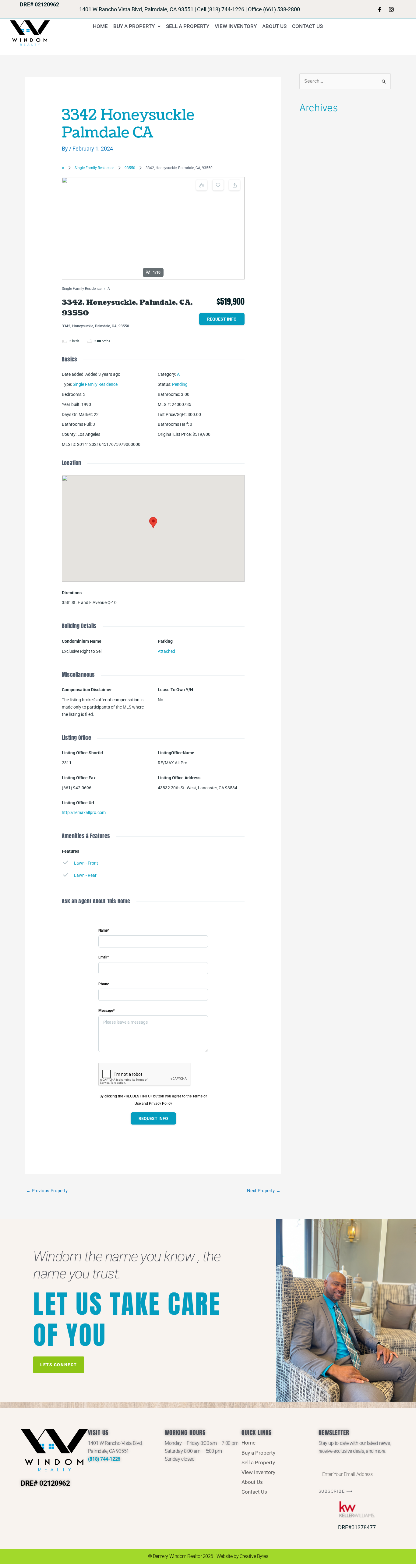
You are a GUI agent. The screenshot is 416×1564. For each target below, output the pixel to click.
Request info (222, 319)
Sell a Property (187, 26)
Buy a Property (134, 26)
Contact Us (307, 26)
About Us (274, 26)
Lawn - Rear (85, 875)
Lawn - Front (86, 863)
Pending (180, 384)
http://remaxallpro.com (84, 812)
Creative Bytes (254, 1556)
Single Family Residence (94, 168)
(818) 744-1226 (104, 1459)
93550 (130, 168)
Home (100, 26)
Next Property (263, 1190)
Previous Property (47, 1190)
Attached (166, 651)
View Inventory (236, 26)
